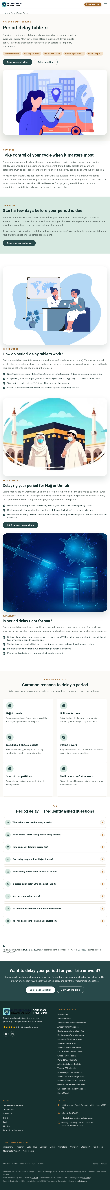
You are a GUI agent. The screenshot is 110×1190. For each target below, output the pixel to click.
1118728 (35, 1178)
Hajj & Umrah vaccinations (20, 525)
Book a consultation (17, 62)
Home (5, 13)
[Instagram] (12, 1034)
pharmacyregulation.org (78, 1181)
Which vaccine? (94, 4)
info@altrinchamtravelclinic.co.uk (77, 1118)
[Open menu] (105, 4)
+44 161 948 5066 (69, 1113)
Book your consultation (19, 243)
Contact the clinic (70, 989)
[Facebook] (6, 1034)
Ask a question (46, 62)
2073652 (82, 949)
